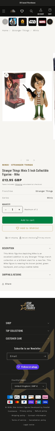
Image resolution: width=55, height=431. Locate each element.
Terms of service (19, 420)
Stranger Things (20, 30)
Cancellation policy (37, 420)
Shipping (18, 184)
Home (5, 30)
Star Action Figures (21, 407)
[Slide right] (50, 22)
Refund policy (41, 411)
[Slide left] (5, 22)
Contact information (37, 415)
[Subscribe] (45, 356)
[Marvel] (42, 22)
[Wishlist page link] (22, 11)
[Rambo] (13, 22)
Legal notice (28, 425)
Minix (36, 30)
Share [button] (8, 284)
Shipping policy (18, 415)
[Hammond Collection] (22, 22)
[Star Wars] (32, 22)
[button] (3, 11)
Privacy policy (26, 411)
